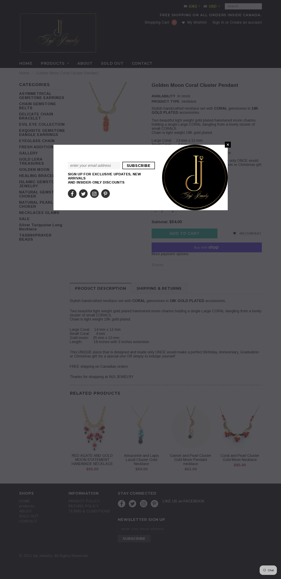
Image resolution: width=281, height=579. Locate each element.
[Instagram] (94, 193)
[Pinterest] (105, 193)
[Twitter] (83, 193)
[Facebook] (72, 193)
